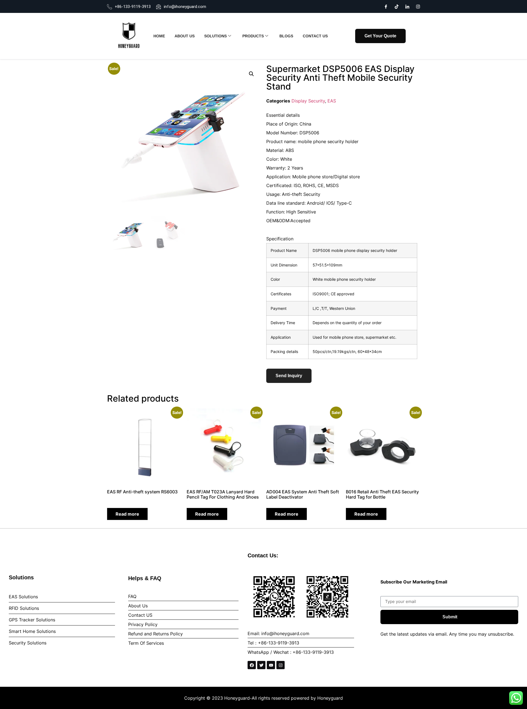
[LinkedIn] (407, 6)
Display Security (308, 101)
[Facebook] (386, 6)
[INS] (418, 6)
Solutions (215, 36)
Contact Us (315, 36)
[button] (251, 74)
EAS (331, 101)
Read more (127, 514)
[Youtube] (271, 665)
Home (159, 36)
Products (253, 36)
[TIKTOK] (397, 6)
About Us (185, 36)
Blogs (286, 36)
